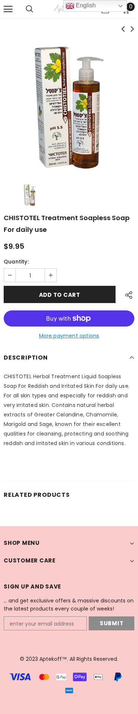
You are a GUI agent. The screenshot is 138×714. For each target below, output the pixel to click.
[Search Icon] (37, 9)
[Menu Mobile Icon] (8, 9)
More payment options (69, 335)
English (85, 5)
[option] (69, 108)
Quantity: (16, 261)
